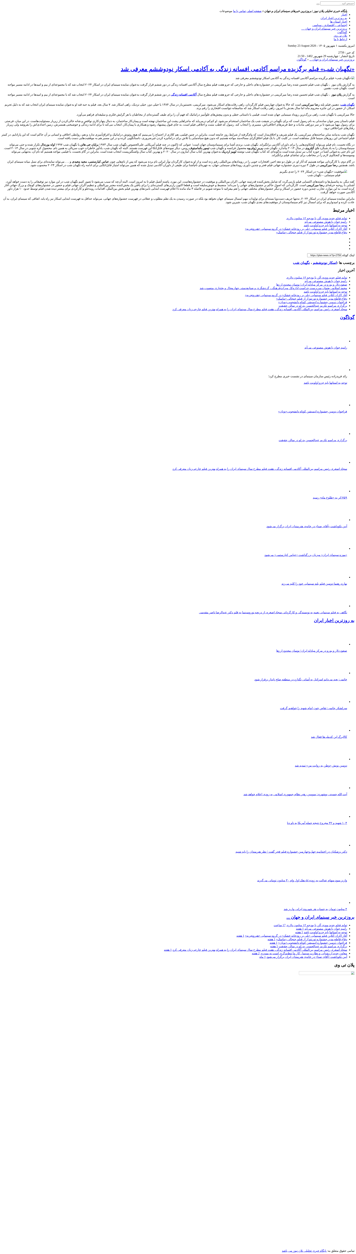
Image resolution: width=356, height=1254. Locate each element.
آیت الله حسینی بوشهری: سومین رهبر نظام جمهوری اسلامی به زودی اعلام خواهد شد (295, 794)
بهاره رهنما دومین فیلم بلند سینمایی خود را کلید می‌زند (314, 583)
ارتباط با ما (340, 39)
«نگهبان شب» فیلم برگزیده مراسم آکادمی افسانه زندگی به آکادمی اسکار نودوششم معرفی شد (238, 69)
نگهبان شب (301, 263)
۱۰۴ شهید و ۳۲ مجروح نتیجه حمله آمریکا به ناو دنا (317, 823)
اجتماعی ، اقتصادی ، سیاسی (329, 25)
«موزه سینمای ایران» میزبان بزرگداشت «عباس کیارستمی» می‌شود (305, 555)
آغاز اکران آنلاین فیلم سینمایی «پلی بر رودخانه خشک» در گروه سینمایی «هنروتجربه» (296, 228)
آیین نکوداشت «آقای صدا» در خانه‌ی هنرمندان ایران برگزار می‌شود (306, 526)
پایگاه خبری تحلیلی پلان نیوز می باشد (304, 1250)
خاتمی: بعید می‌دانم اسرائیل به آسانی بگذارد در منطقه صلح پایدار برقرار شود (300, 679)
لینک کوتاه (348, 255)
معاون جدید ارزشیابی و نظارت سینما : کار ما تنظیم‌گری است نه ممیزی (303, 953)
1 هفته (300, 928)
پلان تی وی (340, 35)
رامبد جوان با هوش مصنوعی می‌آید (325, 221)
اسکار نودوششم (325, 263)
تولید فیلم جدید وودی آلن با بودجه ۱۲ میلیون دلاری (316, 218)
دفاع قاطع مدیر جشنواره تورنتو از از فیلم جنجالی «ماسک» (311, 232)
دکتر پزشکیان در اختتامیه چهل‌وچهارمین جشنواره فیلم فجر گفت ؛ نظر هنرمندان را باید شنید (291, 851)
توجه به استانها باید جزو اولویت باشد (325, 225)
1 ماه (262, 956)
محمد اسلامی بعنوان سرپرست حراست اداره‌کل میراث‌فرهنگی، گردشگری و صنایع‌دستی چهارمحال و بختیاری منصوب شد (273, 288)
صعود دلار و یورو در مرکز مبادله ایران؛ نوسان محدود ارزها (311, 284)
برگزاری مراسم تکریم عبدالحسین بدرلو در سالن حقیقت (313, 305)
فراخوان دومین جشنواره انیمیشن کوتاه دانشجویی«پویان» (312, 302)
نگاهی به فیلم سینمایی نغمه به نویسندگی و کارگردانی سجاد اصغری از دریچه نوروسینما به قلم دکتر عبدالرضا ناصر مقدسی (273, 612)
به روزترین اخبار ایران (334, 18)
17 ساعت (280, 925)
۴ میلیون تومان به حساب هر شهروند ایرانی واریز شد (315, 909)
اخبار (344, 14)
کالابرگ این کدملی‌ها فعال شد (329, 736)
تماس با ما (239, 11)
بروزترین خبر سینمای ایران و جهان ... (332, 59)
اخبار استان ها (338, 21)
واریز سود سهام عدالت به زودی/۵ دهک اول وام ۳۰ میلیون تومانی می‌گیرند (302, 880)
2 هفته (256, 953)
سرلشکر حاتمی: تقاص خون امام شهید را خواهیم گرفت (313, 708)
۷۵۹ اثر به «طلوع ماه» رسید (330, 497)
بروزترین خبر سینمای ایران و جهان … (324, 28)
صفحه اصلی (254, 11)
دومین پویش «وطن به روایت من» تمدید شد (321, 765)
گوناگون (342, 32)
